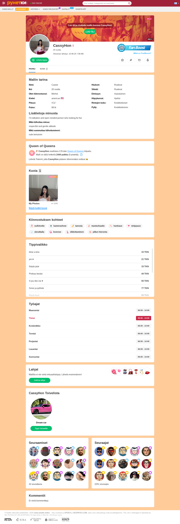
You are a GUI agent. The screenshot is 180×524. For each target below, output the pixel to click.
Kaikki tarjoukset (51, 9)
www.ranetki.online (42, 513)
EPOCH (68, 513)
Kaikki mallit (7, 9)
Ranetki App (81, 9)
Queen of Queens (75, 151)
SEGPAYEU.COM (80, 513)
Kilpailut (66, 9)
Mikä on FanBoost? (142, 53)
